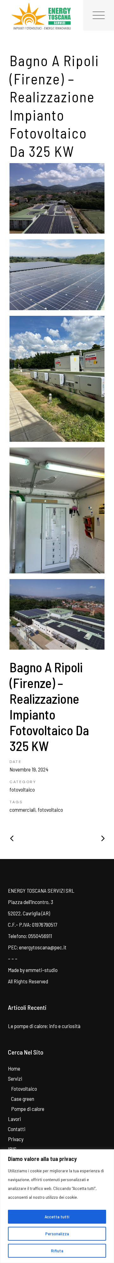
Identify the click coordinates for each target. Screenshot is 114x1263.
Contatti (16, 1129)
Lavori (14, 1119)
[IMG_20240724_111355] (57, 274)
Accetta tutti (57, 1216)
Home (14, 1068)
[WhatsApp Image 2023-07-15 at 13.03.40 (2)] (57, 614)
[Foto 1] (57, 198)
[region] (57, 1206)
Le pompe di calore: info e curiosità (44, 1026)
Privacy (15, 1139)
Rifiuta (57, 1250)
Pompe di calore (27, 1109)
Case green (22, 1098)
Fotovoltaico (24, 1088)
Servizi (15, 1078)
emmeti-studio (42, 970)
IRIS (12, 1149)
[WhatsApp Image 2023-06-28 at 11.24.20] (57, 510)
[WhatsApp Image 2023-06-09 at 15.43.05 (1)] (57, 379)
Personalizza (57, 1233)
